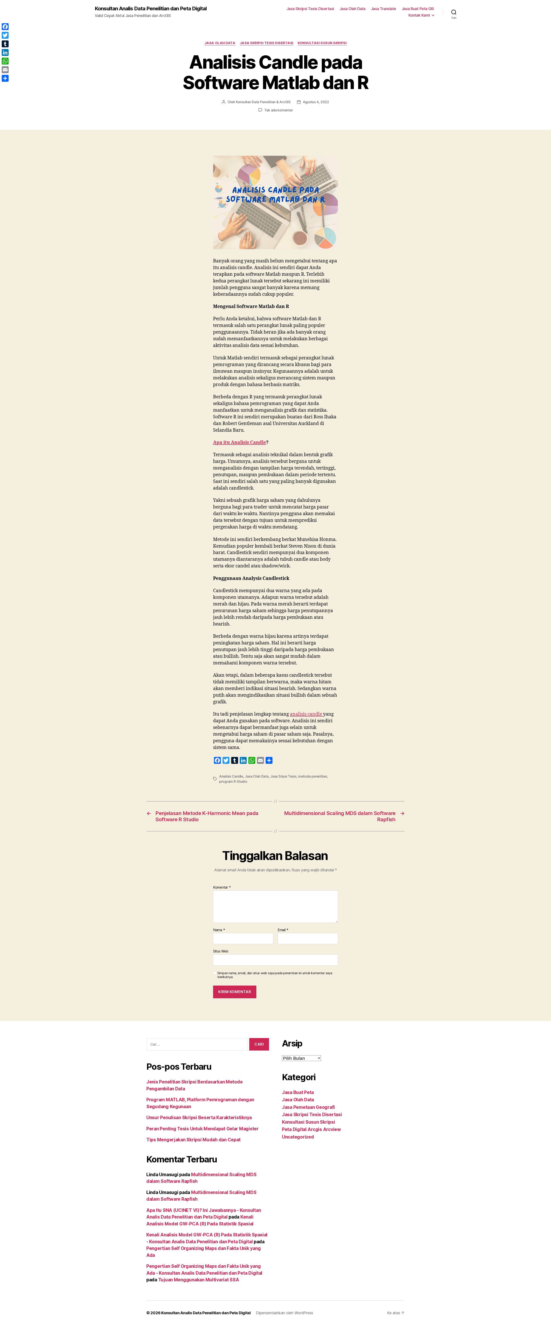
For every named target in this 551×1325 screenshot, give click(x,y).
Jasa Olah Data (352, 8)
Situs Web (220, 951)
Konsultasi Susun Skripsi (322, 43)
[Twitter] (5, 35)
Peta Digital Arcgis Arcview (311, 1129)
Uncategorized (298, 1137)
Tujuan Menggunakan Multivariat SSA (198, 1279)
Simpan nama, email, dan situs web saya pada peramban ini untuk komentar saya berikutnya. (274, 975)
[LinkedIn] (5, 52)
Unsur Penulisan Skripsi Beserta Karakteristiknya (199, 1117)
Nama (219, 930)
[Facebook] (5, 26)
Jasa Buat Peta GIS (418, 8)
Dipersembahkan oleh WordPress (284, 1313)
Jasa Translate (383, 8)
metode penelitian (312, 776)
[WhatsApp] (5, 61)
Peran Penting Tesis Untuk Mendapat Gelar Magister (202, 1128)
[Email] (5, 69)
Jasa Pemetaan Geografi (308, 1107)
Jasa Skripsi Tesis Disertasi (310, 8)
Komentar (222, 887)
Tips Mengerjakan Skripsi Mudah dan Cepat (193, 1139)
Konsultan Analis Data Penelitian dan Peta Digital (151, 8)
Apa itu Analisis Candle (239, 442)
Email (283, 930)
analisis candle (306, 714)
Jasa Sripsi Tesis (283, 776)
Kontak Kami (419, 15)
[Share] (5, 78)
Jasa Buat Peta (298, 1092)
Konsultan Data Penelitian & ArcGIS (263, 102)
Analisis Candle (231, 776)
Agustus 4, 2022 (316, 102)
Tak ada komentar (278, 110)
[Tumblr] (5, 44)
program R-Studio (233, 781)
